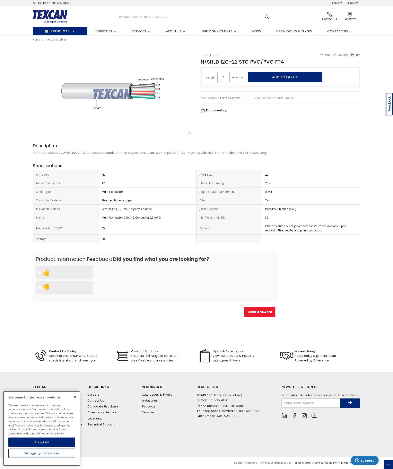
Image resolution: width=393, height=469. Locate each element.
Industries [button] (103, 31)
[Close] (74, 397)
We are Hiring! (305, 351)
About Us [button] (174, 31)
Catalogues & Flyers (294, 31)
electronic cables (56, 39)
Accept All (41, 442)
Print (357, 55)
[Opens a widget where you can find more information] (364, 461)
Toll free (43, 3)
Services (148, 412)
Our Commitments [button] (217, 31)
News (256, 31)
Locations (94, 418)
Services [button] (139, 31)
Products (352, 3)
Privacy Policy (55, 433)
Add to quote (285, 77)
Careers (337, 3)
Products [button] (60, 31)
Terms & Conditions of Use (275, 463)
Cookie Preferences (245, 463)
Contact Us (95, 400)
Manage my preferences (41, 453)
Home (36, 39)
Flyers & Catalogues (228, 351)
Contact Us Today (62, 351)
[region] (41, 428)
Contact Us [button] (337, 31)
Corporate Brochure (103, 406)
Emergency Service (102, 412)
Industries (150, 400)
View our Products (144, 351)
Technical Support (101, 424)
